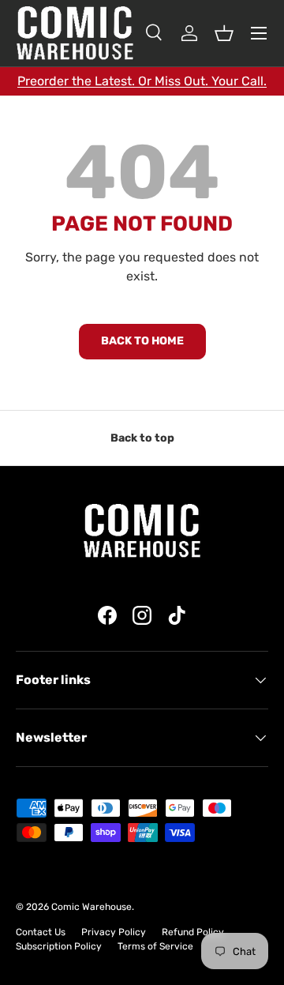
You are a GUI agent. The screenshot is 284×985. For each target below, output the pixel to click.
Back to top (142, 438)
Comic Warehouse (91, 906)
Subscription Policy (59, 946)
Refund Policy (193, 932)
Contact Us (40, 932)
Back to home (142, 341)
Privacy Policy (113, 932)
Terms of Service (155, 946)
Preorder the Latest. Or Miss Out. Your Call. (142, 80)
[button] (224, 33)
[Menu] (258, 33)
